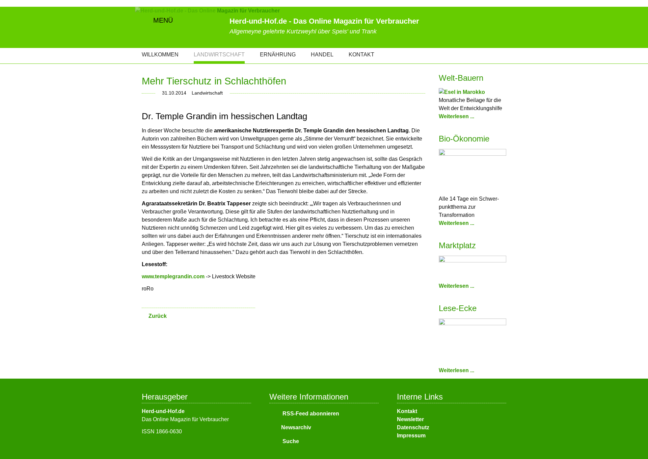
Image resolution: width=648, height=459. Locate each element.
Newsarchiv (296, 427)
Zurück (157, 316)
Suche (290, 441)
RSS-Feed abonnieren (310, 413)
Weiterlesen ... (456, 116)
